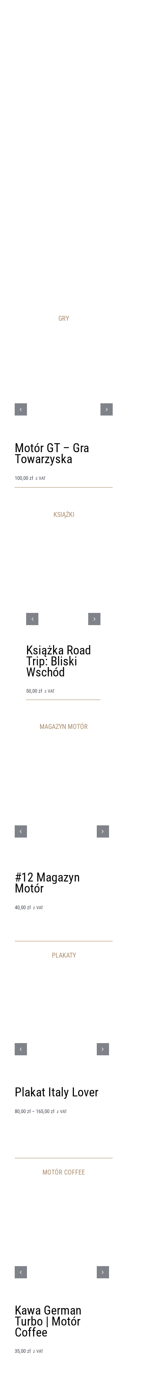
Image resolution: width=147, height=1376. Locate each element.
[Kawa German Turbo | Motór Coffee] (62, 1193)
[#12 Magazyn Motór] (62, 747)
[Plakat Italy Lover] (62, 976)
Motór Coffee (29, 1343)
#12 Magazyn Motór (47, 882)
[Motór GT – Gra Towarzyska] (64, 340)
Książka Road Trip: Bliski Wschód (58, 661)
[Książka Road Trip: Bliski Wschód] (63, 547)
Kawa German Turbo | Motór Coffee (48, 1321)
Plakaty (22, 1103)
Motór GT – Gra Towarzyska (52, 453)
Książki (33, 683)
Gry (18, 470)
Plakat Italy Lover (56, 1092)
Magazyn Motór (31, 899)
